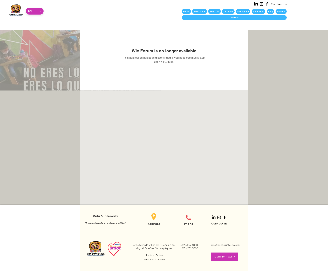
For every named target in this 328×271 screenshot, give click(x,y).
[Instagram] (261, 4)
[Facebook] (267, 4)
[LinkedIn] (256, 4)
